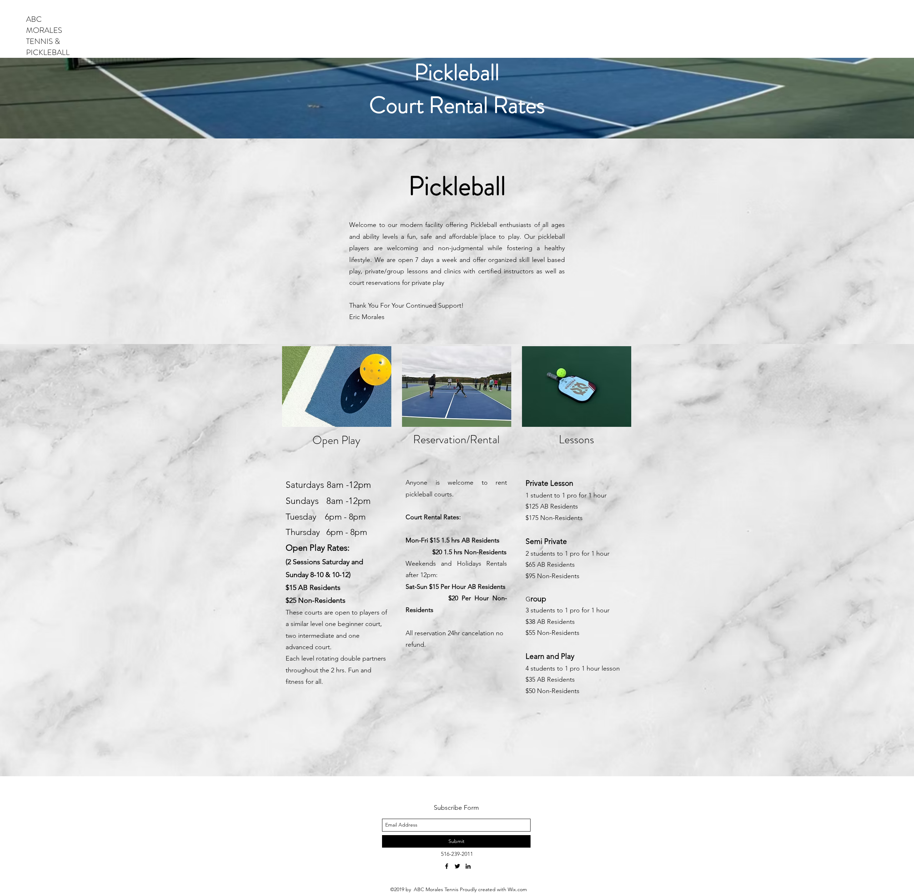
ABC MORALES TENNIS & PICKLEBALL (48, 36)
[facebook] (446, 866)
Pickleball (456, 72)
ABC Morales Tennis (437, 889)
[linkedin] (468, 866)
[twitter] (457, 866)
